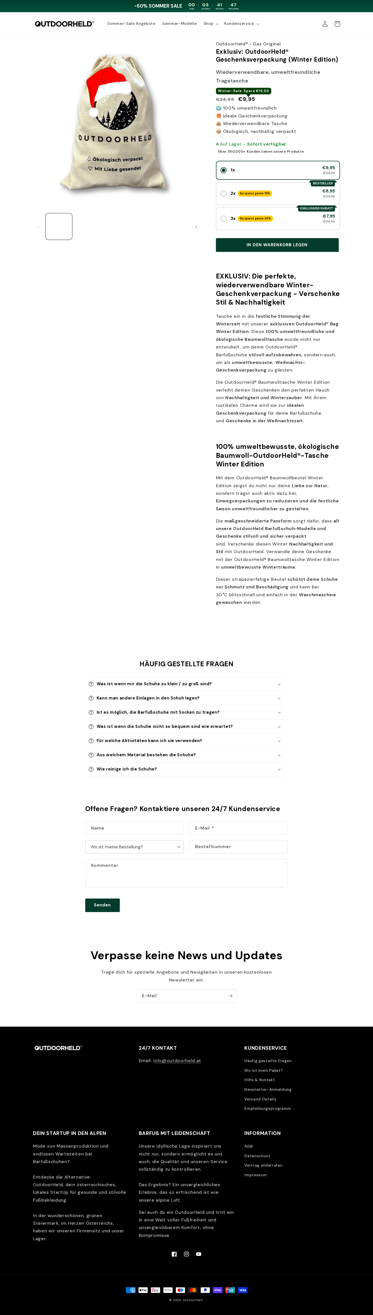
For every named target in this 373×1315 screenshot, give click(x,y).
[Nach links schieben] (38, 226)
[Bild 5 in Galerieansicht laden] (176, 226)
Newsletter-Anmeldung (268, 1089)
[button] (210, 24)
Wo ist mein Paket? (263, 1070)
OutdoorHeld (192, 1300)
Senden (102, 905)
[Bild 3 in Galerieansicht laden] (117, 226)
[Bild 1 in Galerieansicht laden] (59, 226)
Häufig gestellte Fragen (268, 1060)
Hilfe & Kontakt (259, 1079)
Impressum (255, 1175)
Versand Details (260, 1099)
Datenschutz (257, 1156)
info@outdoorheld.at (177, 1060)
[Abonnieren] (230, 996)
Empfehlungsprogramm (267, 1108)
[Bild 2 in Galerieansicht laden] (88, 226)
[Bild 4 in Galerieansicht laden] (146, 226)
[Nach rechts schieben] (196, 226)
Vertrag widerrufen (263, 1165)
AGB (248, 1146)
